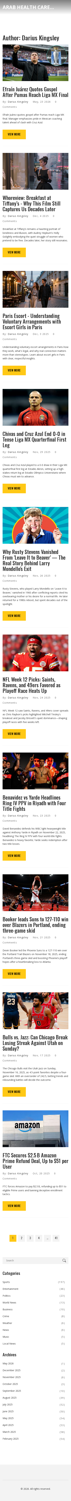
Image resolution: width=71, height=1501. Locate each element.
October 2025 (34, 1384)
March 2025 (34, 1431)
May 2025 (34, 1418)
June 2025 (34, 1411)
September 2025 (34, 1390)
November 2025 (34, 1377)
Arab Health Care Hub (28, 7)
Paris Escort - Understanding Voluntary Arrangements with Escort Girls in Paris (32, 321)
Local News (34, 1343)
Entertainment (34, 1288)
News (34, 1330)
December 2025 (34, 1370)
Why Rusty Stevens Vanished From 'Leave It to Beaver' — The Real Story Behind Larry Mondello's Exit (34, 560)
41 (56, 1238)
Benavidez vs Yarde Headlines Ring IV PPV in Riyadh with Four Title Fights (34, 802)
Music (34, 1336)
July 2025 (34, 1404)
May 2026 (34, 1363)
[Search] (65, 1260)
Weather (34, 1323)
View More (14, 134)
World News (34, 1302)
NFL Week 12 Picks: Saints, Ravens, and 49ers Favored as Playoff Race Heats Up (31, 684)
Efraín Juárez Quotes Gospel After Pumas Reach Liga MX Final (35, 92)
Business (34, 1309)
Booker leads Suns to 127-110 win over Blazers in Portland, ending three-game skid (35, 924)
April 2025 (34, 1425)
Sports (34, 1282)
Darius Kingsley (18, 101)
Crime (34, 1316)
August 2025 (34, 1397)
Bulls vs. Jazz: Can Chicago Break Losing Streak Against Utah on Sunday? (35, 1042)
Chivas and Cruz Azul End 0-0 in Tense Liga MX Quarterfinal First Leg (34, 439)
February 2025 (34, 1438)
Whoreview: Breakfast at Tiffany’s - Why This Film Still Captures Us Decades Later (31, 203)
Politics (34, 1295)
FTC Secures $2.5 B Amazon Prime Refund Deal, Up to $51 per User (35, 1160)
